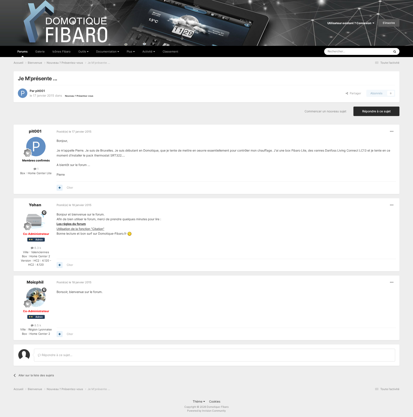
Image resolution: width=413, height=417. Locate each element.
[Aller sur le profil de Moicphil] (36, 297)
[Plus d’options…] (391, 131)
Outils (82, 51)
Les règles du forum (71, 224)
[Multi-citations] (60, 188)
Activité (147, 51)
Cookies (214, 401)
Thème (198, 401)
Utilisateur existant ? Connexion (350, 23)
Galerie (40, 51)
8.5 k (37, 325)
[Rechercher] (394, 51)
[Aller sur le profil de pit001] (22, 93)
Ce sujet (379, 51)
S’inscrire (389, 23)
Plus (130, 51)
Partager (354, 93)
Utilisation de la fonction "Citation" (80, 229)
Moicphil (35, 282)
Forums (22, 51)
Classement (170, 51)
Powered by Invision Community (206, 410)
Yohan (35, 205)
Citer (70, 187)
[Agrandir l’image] (129, 233)
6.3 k (37, 248)
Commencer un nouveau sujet (325, 111)
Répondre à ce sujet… (56, 355)
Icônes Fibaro (61, 51)
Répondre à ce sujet (376, 111)
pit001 (40, 91)
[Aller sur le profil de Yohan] (36, 220)
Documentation (106, 51)
